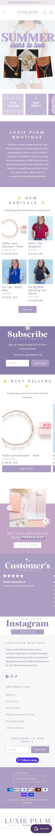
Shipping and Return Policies (20, 714)
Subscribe (40, 363)
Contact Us (11, 701)
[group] (27, 54)
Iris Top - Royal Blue (12, 288)
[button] (3, 13)
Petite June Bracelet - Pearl (12, 245)
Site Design (31, 800)
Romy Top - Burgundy (36, 245)
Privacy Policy (13, 707)
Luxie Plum (19, 800)
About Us (10, 694)
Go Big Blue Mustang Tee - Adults (38, 290)
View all (27, 309)
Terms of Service (14, 727)
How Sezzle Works (15, 721)
